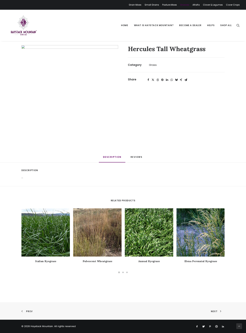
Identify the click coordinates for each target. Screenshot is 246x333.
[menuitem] (136, 5)
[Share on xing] (181, 80)
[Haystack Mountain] (23, 25)
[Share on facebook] (148, 80)
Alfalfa (196, 4)
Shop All (226, 25)
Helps (210, 25)
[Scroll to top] (239, 326)
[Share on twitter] (153, 80)
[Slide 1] (119, 272)
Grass (153, 65)
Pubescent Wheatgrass (97, 261)
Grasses (184, 4)
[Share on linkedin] (167, 80)
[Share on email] (186, 80)
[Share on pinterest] (162, 80)
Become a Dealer (190, 25)
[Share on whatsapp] (171, 80)
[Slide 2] (123, 272)
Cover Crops (233, 4)
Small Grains (152, 4)
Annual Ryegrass (149, 261)
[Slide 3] (127, 272)
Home (124, 25)
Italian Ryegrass (45, 261)
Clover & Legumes (213, 4)
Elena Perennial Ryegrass (200, 261)
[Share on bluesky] (176, 80)
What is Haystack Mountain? (154, 25)
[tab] (136, 158)
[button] (238, 25)
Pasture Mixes (169, 4)
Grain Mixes (135, 4)
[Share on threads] (157, 80)
